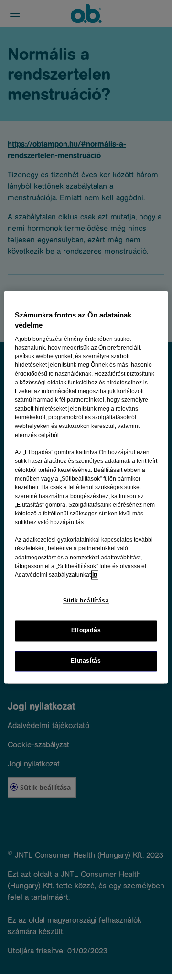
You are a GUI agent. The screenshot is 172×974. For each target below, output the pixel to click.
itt (94, 575)
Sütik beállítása (86, 601)
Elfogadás (86, 630)
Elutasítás (86, 660)
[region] (86, 487)
